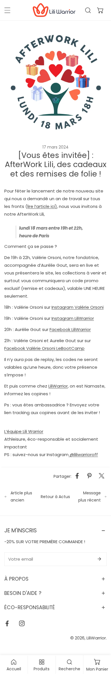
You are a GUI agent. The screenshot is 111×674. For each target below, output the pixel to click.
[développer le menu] (7, 10)
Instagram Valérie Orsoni (78, 307)
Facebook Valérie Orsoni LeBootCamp (44, 348)
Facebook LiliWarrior (70, 329)
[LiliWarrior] (54, 10)
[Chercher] (88, 10)
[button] (100, 10)
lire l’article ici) (42, 206)
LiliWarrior (58, 386)
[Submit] (99, 558)
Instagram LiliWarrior (73, 318)
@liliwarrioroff (83, 455)
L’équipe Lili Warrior (23, 431)
